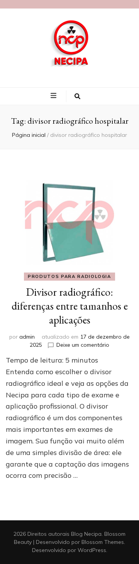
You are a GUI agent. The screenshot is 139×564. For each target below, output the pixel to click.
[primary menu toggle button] (54, 96)
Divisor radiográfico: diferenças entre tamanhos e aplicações (70, 306)
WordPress (92, 550)
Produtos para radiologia (69, 276)
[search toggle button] (77, 96)
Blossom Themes (102, 541)
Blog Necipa (86, 533)
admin (27, 336)
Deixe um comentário (82, 344)
